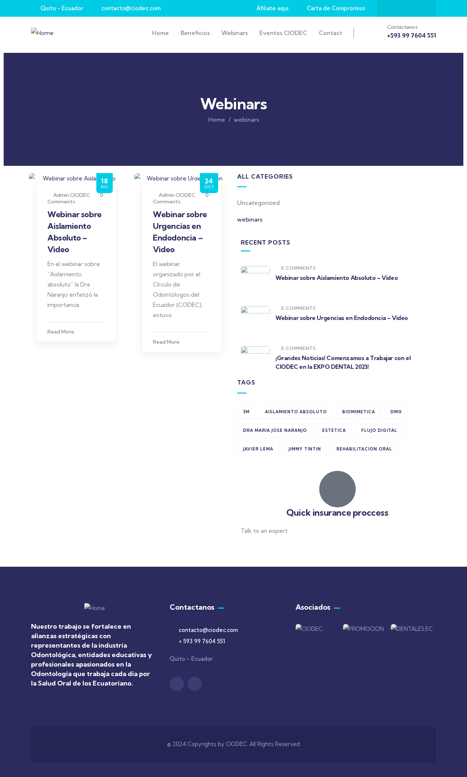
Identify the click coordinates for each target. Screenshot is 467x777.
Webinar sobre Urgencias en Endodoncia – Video (341, 317)
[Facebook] (392, 8)
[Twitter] (406, 8)
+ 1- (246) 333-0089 (267, 548)
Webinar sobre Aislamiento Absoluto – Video (336, 277)
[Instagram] (420, 8)
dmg (396, 411)
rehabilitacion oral (364, 449)
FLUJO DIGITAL (379, 430)
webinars (249, 219)
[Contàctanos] (374, 31)
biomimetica (358, 411)
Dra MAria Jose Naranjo (275, 430)
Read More (60, 331)
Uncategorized (258, 202)
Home (216, 119)
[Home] (42, 33)
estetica (334, 430)
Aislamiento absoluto (296, 411)
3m (246, 411)
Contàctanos (402, 27)
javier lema (258, 449)
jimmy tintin (305, 449)
